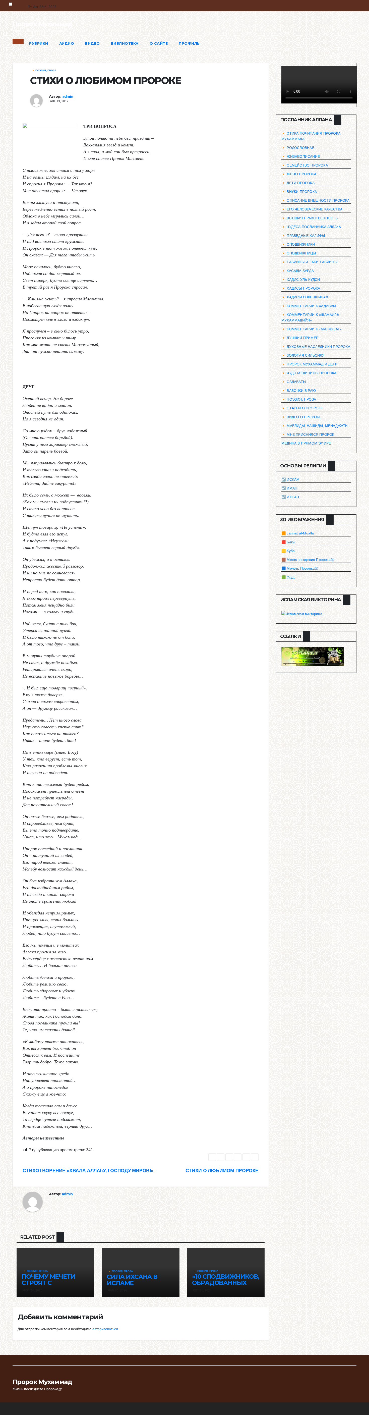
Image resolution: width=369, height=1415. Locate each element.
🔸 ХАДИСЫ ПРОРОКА (300, 288)
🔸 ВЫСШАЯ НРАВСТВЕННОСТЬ (309, 218)
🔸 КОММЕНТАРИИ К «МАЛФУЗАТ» (311, 329)
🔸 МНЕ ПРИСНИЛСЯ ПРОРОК (307, 434)
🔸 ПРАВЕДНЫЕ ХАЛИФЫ (303, 236)
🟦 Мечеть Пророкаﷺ (299, 568)
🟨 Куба (288, 551)
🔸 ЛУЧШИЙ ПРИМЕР (299, 338)
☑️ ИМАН (289, 488)
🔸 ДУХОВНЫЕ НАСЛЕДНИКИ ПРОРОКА (315, 347)
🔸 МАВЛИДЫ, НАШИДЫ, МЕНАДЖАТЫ (314, 426)
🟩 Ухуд (287, 577)
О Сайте (159, 43)
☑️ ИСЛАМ (290, 479)
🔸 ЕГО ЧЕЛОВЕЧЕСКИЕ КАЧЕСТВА (311, 209)
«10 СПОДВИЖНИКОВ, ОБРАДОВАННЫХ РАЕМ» (226, 1283)
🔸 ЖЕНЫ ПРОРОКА (298, 174)
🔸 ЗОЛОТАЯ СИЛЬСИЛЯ (303, 355)
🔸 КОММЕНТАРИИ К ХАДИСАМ (308, 306)
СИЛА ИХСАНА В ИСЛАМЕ (132, 1280)
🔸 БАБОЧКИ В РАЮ (298, 391)
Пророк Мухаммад (42, 24)
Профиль (189, 43)
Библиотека (125, 43)
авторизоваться (105, 1329)
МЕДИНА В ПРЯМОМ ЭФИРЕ (306, 443)
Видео (92, 43)
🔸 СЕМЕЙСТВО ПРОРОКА (304, 165)
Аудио (66, 43)
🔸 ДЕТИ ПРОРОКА (298, 183)
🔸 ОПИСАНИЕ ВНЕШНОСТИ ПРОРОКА (315, 200)
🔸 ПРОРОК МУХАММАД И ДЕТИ (309, 364)
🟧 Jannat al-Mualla (297, 533)
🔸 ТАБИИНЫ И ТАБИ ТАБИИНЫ (309, 262)
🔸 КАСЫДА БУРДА (297, 271)
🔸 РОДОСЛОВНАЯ (298, 148)
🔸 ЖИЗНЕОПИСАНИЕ (300, 156)
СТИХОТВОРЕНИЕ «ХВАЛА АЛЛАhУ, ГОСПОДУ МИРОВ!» (88, 1170)
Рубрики (38, 43)
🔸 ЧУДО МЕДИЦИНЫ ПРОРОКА (309, 373)
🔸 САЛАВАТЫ (293, 382)
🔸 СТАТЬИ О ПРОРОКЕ (302, 408)
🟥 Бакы (288, 542)
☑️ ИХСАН (290, 497)
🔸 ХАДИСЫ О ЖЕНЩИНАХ (304, 297)
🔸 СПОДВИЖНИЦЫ (298, 253)
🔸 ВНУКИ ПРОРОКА (299, 192)
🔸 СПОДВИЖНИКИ (298, 244)
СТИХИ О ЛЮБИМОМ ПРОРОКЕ (222, 1170)
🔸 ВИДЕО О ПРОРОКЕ (301, 417)
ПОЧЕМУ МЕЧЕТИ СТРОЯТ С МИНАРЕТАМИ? (48, 1283)
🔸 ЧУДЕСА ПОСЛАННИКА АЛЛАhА (311, 227)
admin (67, 96)
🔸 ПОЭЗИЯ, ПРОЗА (44, 70)
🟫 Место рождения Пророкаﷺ (307, 560)
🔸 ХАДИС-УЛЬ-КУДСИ (300, 280)
